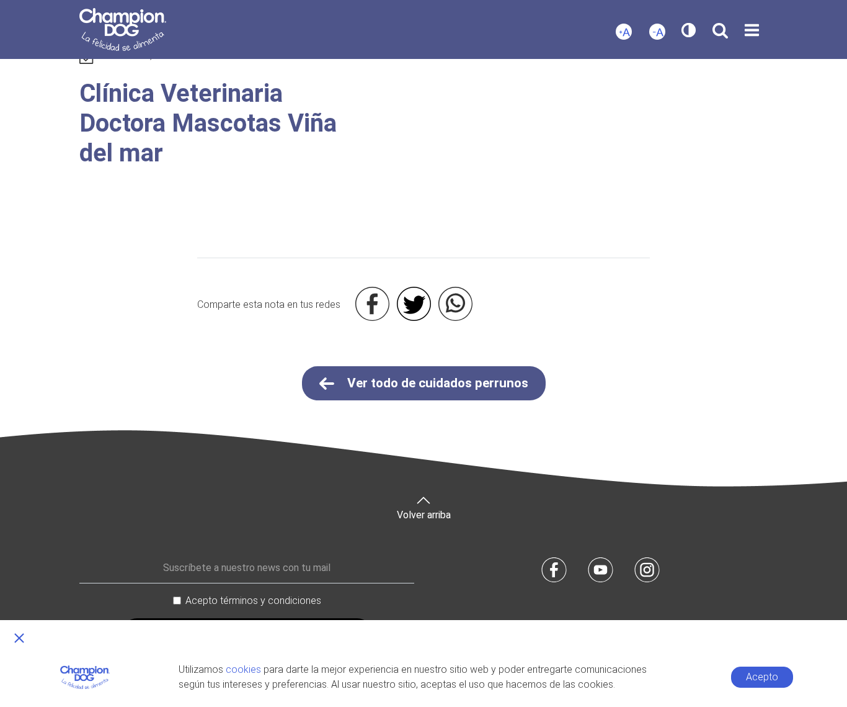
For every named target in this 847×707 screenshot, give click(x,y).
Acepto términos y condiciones (253, 600)
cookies (243, 669)
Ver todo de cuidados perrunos (436, 383)
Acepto (762, 677)
